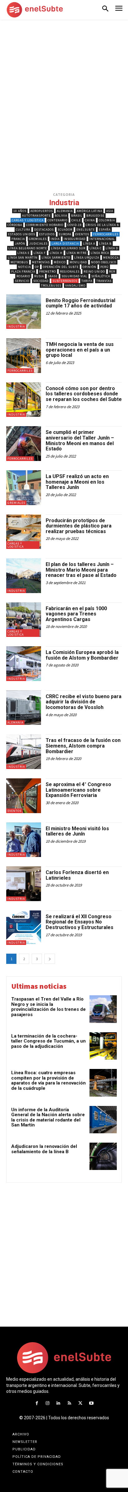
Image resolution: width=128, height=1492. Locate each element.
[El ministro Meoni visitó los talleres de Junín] (23, 839)
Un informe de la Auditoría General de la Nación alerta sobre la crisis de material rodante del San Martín (48, 1117)
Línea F (40, 253)
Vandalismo (75, 285)
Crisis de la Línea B (102, 225)
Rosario (23, 276)
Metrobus (19, 262)
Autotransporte (36, 216)
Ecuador (65, 230)
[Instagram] (48, 1403)
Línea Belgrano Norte (27, 248)
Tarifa (86, 281)
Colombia (107, 220)
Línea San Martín (23, 258)
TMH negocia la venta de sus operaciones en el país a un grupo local (80, 349)
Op (37, 267)
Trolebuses (51, 285)
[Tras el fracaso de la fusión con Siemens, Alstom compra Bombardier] (23, 751)
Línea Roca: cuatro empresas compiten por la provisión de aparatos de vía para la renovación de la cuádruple (48, 1080)
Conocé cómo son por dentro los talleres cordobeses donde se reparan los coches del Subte (84, 393)
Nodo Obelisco (103, 262)
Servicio (22, 281)
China (90, 220)
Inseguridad (74, 239)
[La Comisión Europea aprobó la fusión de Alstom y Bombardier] (23, 663)
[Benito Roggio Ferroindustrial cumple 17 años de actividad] (23, 311)
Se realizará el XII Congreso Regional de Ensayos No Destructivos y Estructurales (79, 922)
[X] (80, 1403)
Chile (76, 220)
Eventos (82, 234)
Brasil (76, 216)
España (105, 230)
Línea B (105, 244)
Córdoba (14, 225)
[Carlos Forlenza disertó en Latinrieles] (23, 883)
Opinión (89, 267)
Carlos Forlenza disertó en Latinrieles (77, 875)
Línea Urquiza (86, 258)
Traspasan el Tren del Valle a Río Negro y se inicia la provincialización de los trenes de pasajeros (48, 1006)
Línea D (112, 248)
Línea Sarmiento (56, 258)
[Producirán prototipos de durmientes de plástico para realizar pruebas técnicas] (23, 531)
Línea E (23, 253)
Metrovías (41, 262)
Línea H (56, 253)
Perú (104, 267)
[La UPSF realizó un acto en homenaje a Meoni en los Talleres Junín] (23, 487)
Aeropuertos (41, 211)
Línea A (89, 244)
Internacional (102, 239)
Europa (65, 234)
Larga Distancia (65, 244)
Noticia (24, 267)
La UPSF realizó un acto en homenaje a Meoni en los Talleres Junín (77, 481)
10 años (19, 211)
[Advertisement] (64, 85)
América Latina (89, 211)
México (60, 262)
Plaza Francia (23, 271)
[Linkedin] (58, 1403)
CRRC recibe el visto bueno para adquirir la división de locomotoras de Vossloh (83, 701)
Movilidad (78, 262)
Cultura (23, 230)
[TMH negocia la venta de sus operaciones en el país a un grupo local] (23, 355)
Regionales (70, 271)
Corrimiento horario (44, 225)
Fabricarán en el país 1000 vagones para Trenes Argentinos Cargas (76, 614)
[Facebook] (36, 1403)
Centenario (57, 220)
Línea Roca (100, 253)
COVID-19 (74, 225)
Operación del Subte (61, 267)
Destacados (44, 230)
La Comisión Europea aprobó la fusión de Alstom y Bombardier (82, 655)
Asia (109, 211)
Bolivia (61, 216)
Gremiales (38, 239)
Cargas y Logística (27, 220)
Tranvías (104, 281)
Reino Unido (94, 271)
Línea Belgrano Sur (68, 248)
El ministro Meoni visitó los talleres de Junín (77, 831)
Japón (20, 244)
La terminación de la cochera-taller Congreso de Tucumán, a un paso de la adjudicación (48, 1041)
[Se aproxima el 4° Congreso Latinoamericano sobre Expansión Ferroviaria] (23, 795)
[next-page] (49, 959)
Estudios (47, 234)
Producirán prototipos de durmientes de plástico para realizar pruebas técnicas (79, 526)
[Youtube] (91, 1403)
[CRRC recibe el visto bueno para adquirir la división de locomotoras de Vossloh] (23, 707)
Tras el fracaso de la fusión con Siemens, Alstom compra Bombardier (83, 745)
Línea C (95, 248)
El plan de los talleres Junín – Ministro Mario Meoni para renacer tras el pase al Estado (81, 569)
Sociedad (40, 281)
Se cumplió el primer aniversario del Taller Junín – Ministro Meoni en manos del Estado (80, 440)
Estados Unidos (21, 234)
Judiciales (38, 244)
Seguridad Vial (74, 276)
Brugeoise (95, 216)
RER (112, 271)
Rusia (39, 276)
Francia (18, 239)
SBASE (52, 276)
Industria (16, 327)
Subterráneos (65, 281)
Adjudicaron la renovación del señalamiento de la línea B (44, 1149)
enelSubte (85, 230)
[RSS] (69, 1403)
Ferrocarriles (105, 234)
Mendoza (111, 258)
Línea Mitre (76, 253)
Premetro (47, 271)
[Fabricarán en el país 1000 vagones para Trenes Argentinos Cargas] (23, 619)
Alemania (65, 211)
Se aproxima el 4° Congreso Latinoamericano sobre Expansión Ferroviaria (78, 789)
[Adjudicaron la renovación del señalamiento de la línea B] (103, 1156)
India (55, 239)
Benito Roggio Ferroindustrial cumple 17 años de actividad (80, 303)
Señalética (100, 276)
